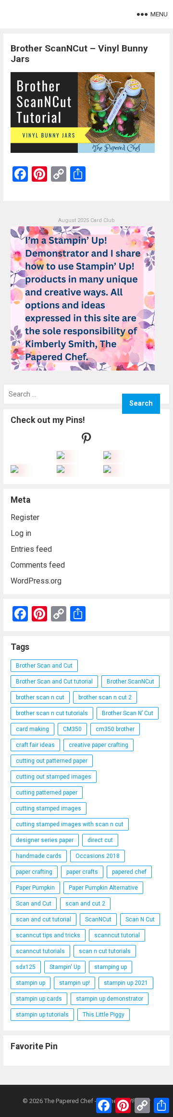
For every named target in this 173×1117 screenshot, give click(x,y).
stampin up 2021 (126, 983)
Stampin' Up (64, 967)
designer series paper (45, 840)
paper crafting (34, 872)
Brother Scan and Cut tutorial (54, 681)
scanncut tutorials (40, 951)
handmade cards (39, 856)
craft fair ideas (35, 745)
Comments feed (38, 565)
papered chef (129, 872)
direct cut (100, 840)
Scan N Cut (140, 919)
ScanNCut (98, 919)
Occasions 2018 (97, 856)
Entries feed (31, 549)
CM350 (72, 729)
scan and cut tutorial (43, 919)
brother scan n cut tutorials (52, 713)
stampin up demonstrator (109, 998)
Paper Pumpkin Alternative (103, 887)
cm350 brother (115, 729)
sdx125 (26, 967)
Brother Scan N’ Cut (127, 713)
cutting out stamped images (53, 776)
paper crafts (82, 872)
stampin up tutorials (42, 1014)
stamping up (110, 967)
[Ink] (107, 456)
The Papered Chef (68, 1101)
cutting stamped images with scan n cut (70, 824)
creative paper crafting (98, 745)
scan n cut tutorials (105, 951)
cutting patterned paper (46, 792)
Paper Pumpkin (35, 887)
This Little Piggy (103, 1014)
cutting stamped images (48, 808)
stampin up (30, 983)
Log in (21, 533)
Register (25, 517)
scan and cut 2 (85, 903)
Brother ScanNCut (130, 681)
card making (32, 729)
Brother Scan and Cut (44, 665)
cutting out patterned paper (51, 760)
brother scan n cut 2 (105, 697)
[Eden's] (14, 470)
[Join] (60, 456)
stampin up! (74, 983)
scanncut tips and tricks (48, 935)
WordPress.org (36, 580)
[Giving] (60, 470)
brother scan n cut (40, 697)
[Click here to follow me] (86, 440)
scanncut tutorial (117, 935)
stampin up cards (39, 998)
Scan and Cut (33, 903)
